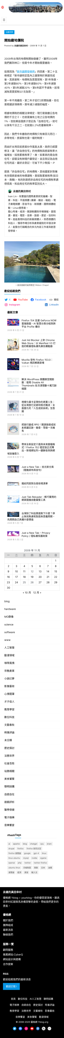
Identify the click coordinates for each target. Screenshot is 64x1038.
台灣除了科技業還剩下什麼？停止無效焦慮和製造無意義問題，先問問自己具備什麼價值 (31, 516)
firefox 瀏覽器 (14, 853)
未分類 (8, 740)
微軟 (36, 867)
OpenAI (11, 863)
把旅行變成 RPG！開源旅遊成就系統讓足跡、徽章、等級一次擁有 (39, 427)
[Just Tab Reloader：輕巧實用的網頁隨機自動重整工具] (13, 499)
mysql (26, 858)
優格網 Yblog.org (39, 1022)
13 (40, 571)
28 (47, 582)
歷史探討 (9, 748)
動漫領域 (9, 655)
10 (16, 571)
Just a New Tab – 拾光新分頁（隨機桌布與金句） (38, 468)
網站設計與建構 (12, 959)
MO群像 (9, 616)
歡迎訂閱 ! (11, 986)
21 (48, 576)
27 (40, 582)
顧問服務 (8, 949)
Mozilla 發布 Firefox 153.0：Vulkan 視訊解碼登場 (37, 361)
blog (7, 601)
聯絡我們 (8, 934)
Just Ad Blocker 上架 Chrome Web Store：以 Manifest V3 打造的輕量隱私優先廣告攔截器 (39, 343)
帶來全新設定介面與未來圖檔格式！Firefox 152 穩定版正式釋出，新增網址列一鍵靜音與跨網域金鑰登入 (31, 449)
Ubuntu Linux (14, 867)
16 (8, 576)
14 (47, 571)
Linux (44, 853)
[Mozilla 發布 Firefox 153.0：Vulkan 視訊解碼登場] (13, 364)
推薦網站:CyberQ (13, 954)
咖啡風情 (9, 663)
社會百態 (9, 763)
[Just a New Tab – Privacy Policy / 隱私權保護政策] (13, 534)
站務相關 (9, 771)
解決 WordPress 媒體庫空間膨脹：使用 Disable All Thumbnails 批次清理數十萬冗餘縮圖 (39, 384)
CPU (42, 844)
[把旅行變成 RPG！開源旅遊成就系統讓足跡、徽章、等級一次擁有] (13, 429)
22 (55, 576)
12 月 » (37, 592)
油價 (50, 867)
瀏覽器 (11, 872)
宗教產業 (9, 670)
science (8, 624)
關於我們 (8, 920)
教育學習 (9, 709)
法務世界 (9, 32)
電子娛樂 (9, 817)
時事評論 (9, 732)
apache (16, 844)
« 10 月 (27, 592)
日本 (43, 867)
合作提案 (8, 964)
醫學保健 (9, 809)
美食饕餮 (9, 778)
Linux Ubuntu (14, 858)
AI (9, 844)
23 (8, 582)
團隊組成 (8, 925)
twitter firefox (40, 863)
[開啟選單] (4, 19)
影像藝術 (9, 686)
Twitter (28, 863)
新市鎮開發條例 (26, 71)
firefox (20, 848)
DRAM (49, 844)
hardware (10, 609)
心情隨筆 (9, 693)
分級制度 (27, 867)
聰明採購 (9, 786)
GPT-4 (36, 853)
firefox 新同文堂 (34, 848)
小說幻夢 (9, 678)
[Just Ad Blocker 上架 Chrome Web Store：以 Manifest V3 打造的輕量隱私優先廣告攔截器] (13, 345)
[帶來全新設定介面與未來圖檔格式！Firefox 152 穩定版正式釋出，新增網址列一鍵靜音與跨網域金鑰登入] (13, 446)
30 (8, 587)
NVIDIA (34, 858)
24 (16, 582)
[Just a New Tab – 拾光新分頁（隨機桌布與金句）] (13, 469)
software (9, 632)
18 (24, 576)
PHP (19, 863)
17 (16, 576)
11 (24, 571)
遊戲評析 (9, 802)
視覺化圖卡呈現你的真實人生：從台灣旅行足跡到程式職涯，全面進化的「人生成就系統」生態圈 (38, 406)
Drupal (11, 848)
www (7, 639)
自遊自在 (9, 794)
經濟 (19, 872)
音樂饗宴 (9, 825)
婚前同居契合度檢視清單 (35, 483)
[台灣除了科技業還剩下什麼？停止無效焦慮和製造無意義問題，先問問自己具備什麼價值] (13, 515)
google (27, 853)
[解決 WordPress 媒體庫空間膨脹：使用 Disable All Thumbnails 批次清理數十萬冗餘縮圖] (13, 383)
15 (55, 571)
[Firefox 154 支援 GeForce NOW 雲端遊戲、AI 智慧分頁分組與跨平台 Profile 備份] (13, 322)
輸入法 (34, 872)
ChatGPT (33, 844)
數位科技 (9, 717)
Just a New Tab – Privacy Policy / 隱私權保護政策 (36, 534)
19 (32, 576)
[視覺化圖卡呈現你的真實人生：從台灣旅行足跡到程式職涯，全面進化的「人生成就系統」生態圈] (13, 406)
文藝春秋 (9, 724)
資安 (26, 872)
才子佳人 (9, 701)
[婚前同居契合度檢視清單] (13, 484)
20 (40, 576)
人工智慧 (9, 647)
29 (55, 582)
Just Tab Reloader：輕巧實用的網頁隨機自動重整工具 (39, 498)
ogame (43, 858)
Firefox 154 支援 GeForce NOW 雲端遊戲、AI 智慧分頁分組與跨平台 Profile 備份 (39, 323)
